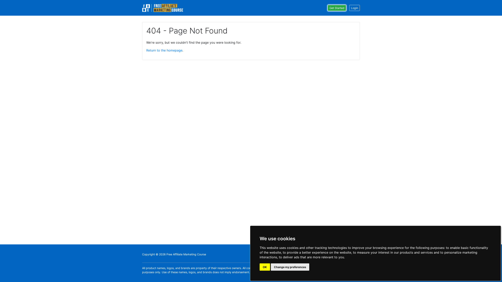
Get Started (336, 8)
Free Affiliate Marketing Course (186, 254)
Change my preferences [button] (290, 267)
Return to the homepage (164, 50)
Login (354, 8)
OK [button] (265, 267)
